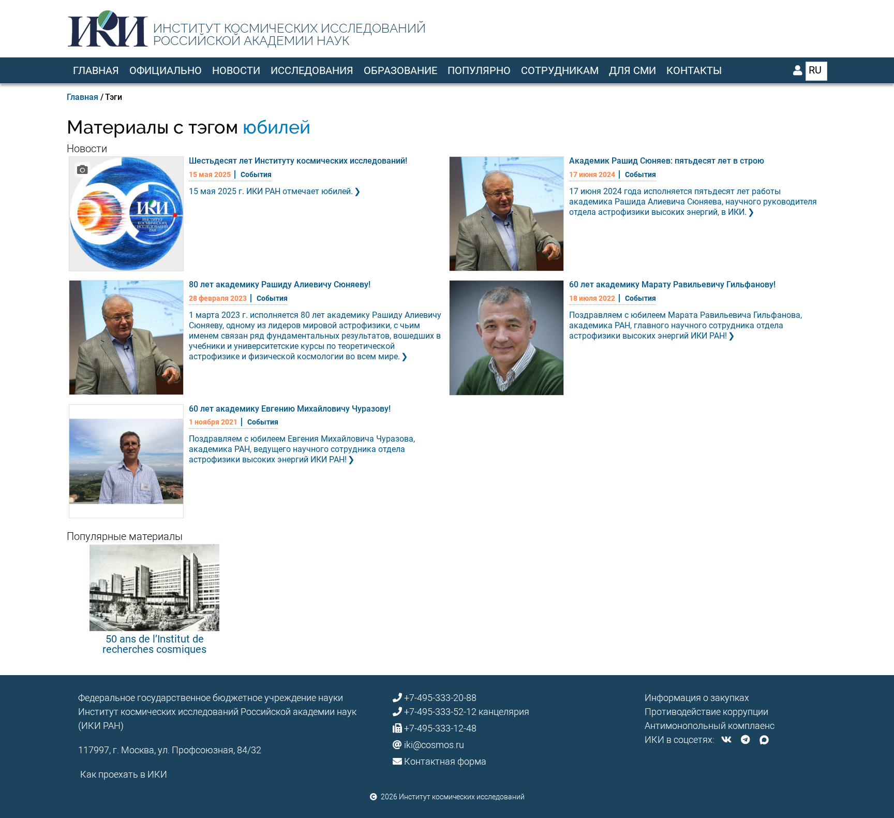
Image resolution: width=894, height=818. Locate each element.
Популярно (479, 70)
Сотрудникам (560, 70)
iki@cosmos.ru (434, 744)
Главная (96, 70)
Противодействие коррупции (706, 711)
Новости (236, 70)
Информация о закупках (697, 697)
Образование (400, 70)
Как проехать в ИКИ (123, 774)
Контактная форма (445, 761)
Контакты (694, 70)
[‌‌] (726, 739)
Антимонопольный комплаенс (709, 725)
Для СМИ (632, 70)
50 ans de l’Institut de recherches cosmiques (154, 644)
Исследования (312, 70)
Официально (165, 70)
